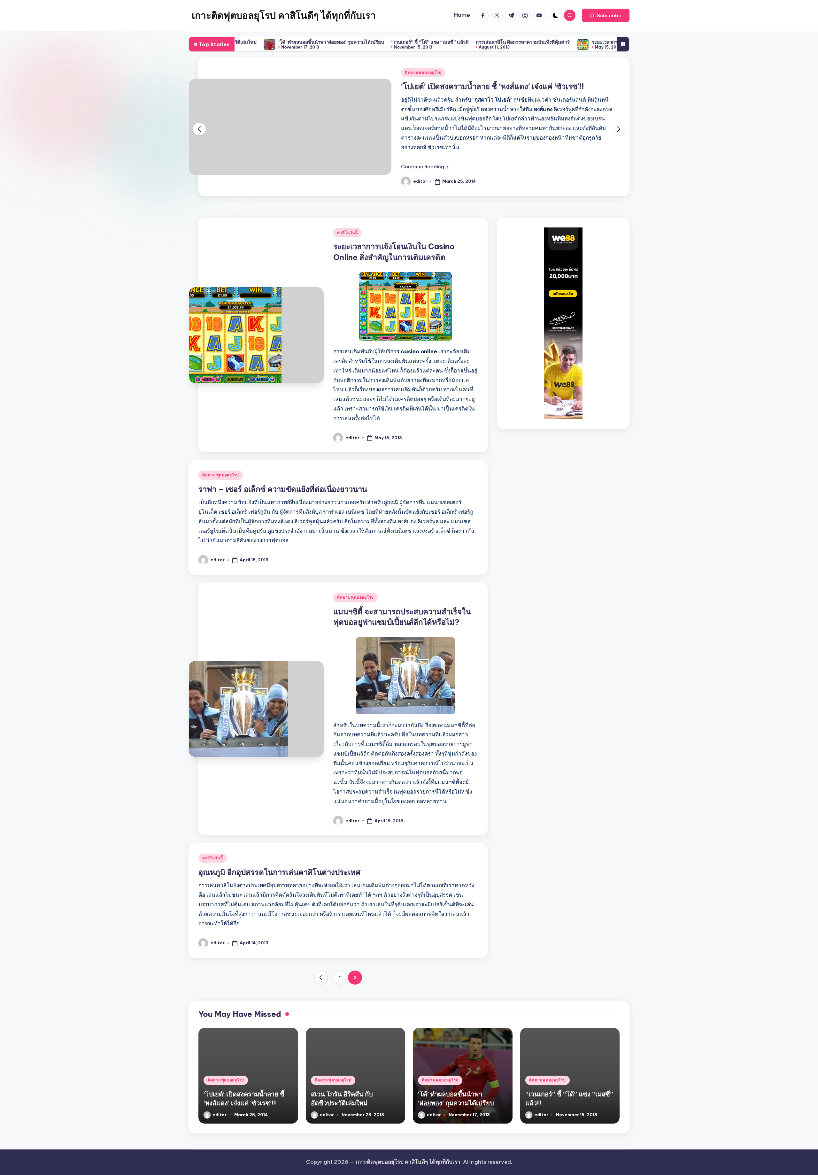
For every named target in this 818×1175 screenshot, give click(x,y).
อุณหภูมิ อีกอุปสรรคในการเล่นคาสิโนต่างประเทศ (279, 872)
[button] (605, 15)
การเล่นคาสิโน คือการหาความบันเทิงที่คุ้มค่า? (476, 42)
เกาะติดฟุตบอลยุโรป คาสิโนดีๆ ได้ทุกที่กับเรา (284, 15)
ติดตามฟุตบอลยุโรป (423, 72)
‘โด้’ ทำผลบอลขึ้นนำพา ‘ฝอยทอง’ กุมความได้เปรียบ (285, 42)
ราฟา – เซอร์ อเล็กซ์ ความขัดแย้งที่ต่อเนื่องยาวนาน (282, 489)
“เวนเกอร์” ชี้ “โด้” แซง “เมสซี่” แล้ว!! (383, 42)
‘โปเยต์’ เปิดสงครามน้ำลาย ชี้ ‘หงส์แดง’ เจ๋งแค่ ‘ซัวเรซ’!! (492, 86)
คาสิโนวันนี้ (347, 232)
